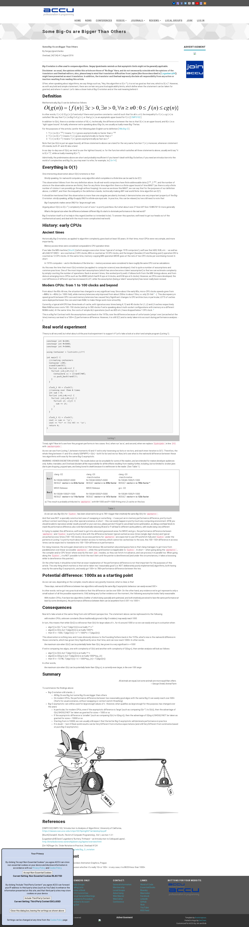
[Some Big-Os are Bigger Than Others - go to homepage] (58, 10)
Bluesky (144, 890)
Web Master (118, 896)
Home (77, 20)
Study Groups (78, 884)
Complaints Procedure (82, 899)
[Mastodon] (177, 3)
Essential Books (147, 887)
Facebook (144, 896)
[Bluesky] (174, 3)
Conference (118, 902)
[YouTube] (197, 3)
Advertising (118, 893)
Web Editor (118, 899)
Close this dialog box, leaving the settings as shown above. (38, 911)
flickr (142, 905)
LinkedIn (144, 899)
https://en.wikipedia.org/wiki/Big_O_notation (74, 849)
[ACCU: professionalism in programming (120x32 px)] (176, 885)
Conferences (104, 20)
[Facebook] (181, 3)
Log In (200, 20)
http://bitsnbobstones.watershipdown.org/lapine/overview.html (71, 842)
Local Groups (173, 20)
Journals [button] (137, 20)
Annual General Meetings (83, 896)
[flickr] (193, 3)
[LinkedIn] (185, 3)
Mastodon (145, 893)
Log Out (75, 905)
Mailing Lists (77, 887)
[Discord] (201, 3)
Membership (119, 887)
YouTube (144, 907)
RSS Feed (144, 910)
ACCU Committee (80, 893)
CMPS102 (136, 117)
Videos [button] (120, 20)
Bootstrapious (200, 918)
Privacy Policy (39, 868)
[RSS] (205, 3)
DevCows (202, 921)
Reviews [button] (154, 20)
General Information (122, 884)
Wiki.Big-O (124, 129)
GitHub (143, 902)
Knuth (72, 250)
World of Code (146, 884)
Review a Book (78, 890)
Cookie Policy (56, 868)
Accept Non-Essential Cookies (37, 873)
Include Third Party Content (37, 898)
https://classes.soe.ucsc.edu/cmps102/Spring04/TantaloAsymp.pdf (74, 831)
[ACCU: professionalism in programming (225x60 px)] (184, 892)
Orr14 (113, 160)
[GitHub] (189, 3)
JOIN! (190, 20)
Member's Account (80, 902)
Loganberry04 (168, 73)
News (88, 20)
